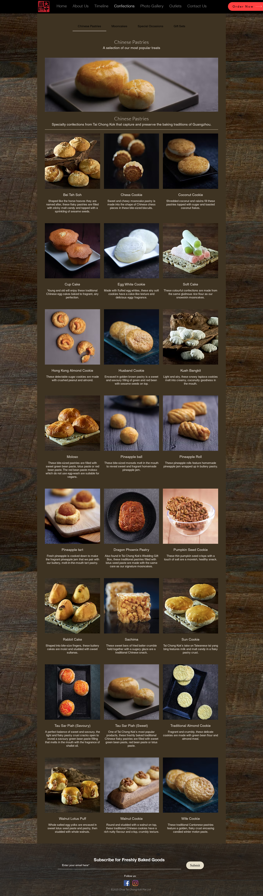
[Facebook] (127, 883)
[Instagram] (135, 883)
